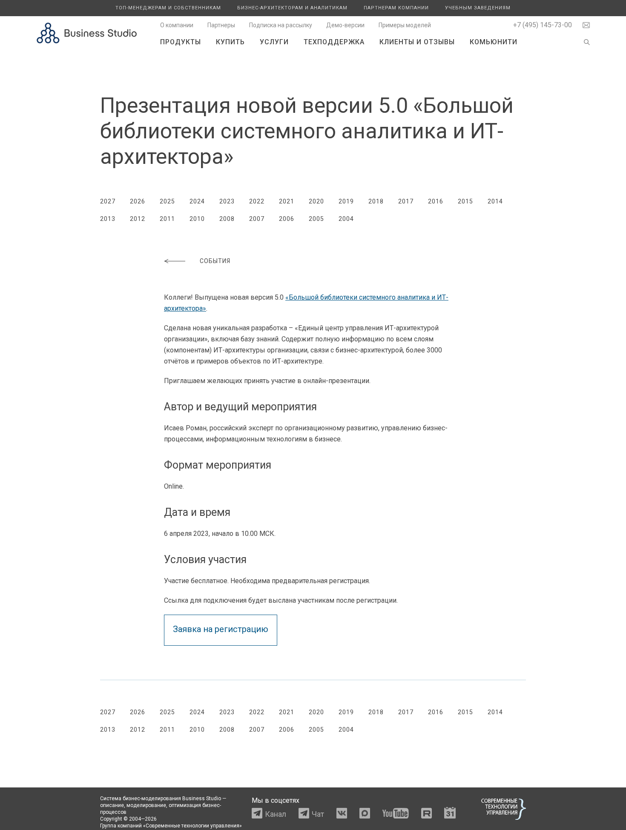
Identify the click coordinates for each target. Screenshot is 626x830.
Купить (230, 42)
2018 (376, 201)
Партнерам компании (396, 8)
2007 (256, 218)
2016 (435, 201)
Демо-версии (345, 25)
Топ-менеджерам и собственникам (168, 8)
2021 (286, 201)
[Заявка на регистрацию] (225, 620)
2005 (316, 218)
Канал (275, 814)
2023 (227, 201)
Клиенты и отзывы (417, 42)
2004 (346, 218)
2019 (346, 201)
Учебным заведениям (478, 8)
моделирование (146, 805)
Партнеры (221, 25)
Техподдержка (334, 42)
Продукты (180, 42)
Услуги (274, 42)
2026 (137, 201)
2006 (286, 218)
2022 (256, 201)
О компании (176, 25)
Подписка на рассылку (280, 25)
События (215, 261)
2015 (465, 201)
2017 (406, 201)
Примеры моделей (405, 25)
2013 (107, 218)
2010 (197, 218)
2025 (167, 201)
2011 (167, 218)
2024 (197, 201)
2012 (137, 218)
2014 (495, 201)
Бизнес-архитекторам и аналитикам (292, 8)
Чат (318, 814)
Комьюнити (493, 42)
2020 (316, 201)
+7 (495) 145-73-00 (542, 25)
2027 (107, 201)
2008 (227, 218)
